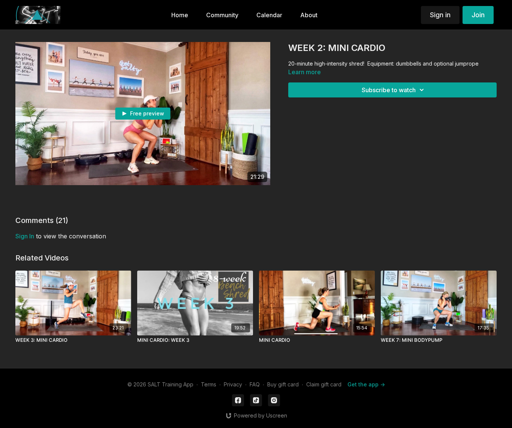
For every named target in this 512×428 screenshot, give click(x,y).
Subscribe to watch (389, 90)
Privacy (233, 384)
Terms (208, 384)
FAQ (255, 384)
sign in (24, 236)
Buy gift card (283, 384)
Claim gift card (323, 384)
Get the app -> (366, 384)
